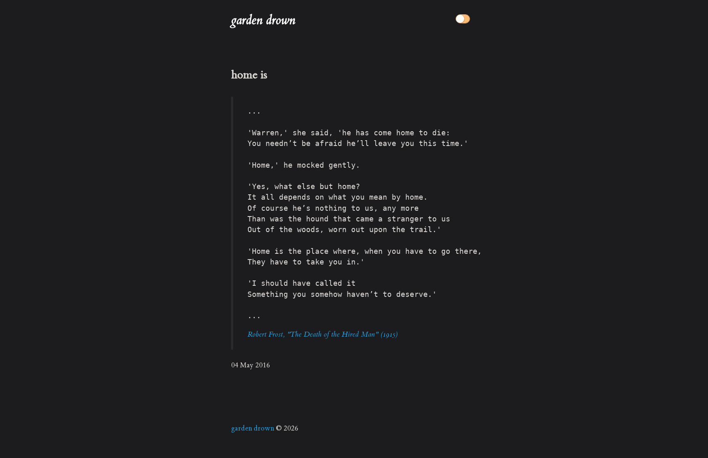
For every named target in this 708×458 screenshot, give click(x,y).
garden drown (263, 20)
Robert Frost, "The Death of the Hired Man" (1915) (322, 334)
